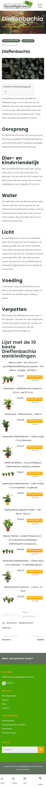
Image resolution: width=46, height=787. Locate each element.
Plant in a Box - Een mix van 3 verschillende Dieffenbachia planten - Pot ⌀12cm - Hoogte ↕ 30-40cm (23, 367)
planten (12, 27)
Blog (25, 783)
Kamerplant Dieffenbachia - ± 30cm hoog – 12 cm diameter (23, 439)
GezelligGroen (25, 767)
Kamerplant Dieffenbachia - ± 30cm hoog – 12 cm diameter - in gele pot (23, 486)
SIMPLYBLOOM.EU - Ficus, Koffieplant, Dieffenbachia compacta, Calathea (23, 465)
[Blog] (25, 778)
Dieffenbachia (11, 623)
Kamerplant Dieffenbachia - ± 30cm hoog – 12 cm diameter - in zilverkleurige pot (23, 563)
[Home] (2, 778)
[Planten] (13, 778)
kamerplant (6, 628)
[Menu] (40, 5)
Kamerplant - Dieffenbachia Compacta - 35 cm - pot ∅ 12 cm (23, 391)
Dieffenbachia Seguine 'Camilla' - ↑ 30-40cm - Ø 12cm (23, 512)
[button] (40, 778)
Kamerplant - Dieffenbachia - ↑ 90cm (23, 414)
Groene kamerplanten (11, 40)
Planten (14, 783)
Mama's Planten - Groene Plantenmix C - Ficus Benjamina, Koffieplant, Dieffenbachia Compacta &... (23, 540)
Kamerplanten (23, 27)
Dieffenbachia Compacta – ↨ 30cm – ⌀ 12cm (23, 589)
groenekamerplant (26, 623)
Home (4, 27)
